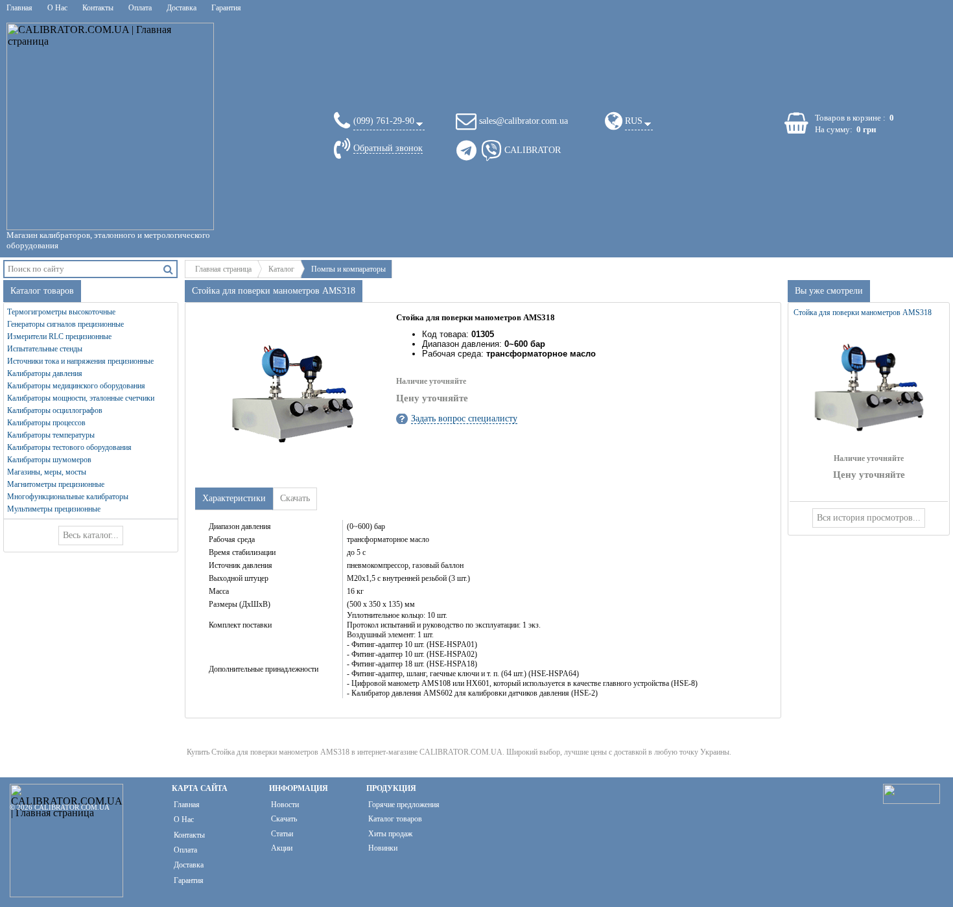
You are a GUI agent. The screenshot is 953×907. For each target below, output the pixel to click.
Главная (19, 7)
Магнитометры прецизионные (55, 484)
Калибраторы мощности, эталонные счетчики (80, 398)
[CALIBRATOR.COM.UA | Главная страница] (110, 126)
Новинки (382, 848)
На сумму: (834, 129)
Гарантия (226, 7)
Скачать (284, 818)
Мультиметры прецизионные (53, 508)
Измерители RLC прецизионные (59, 336)
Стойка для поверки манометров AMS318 (863, 312)
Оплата (140, 7)
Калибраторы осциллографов (54, 410)
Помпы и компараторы (348, 269)
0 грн (866, 129)
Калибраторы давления (44, 373)
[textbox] (83, 269)
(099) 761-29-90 (383, 121)
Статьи (282, 833)
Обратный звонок (388, 148)
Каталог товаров (395, 818)
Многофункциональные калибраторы (67, 496)
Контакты (97, 7)
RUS (633, 121)
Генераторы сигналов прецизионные (65, 324)
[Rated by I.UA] (911, 800)
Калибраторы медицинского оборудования (76, 385)
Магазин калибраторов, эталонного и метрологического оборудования (108, 240)
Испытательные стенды (44, 348)
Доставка (181, 7)
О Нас (57, 7)
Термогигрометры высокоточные (61, 311)
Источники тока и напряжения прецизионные (80, 361)
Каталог (281, 269)
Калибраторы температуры (51, 435)
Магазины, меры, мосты (46, 472)
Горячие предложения (404, 804)
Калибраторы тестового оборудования (69, 447)
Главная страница (223, 269)
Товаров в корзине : (850, 118)
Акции (281, 848)
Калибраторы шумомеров (49, 459)
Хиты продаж (390, 833)
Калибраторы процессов (46, 422)
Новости (285, 804)
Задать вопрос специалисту (464, 418)
